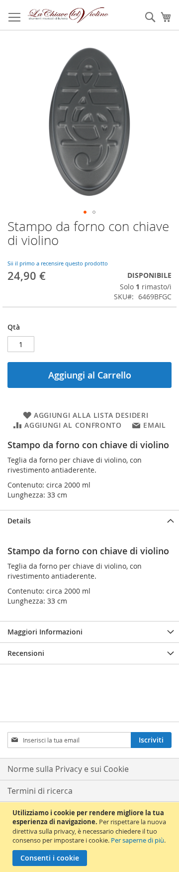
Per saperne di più (137, 840)
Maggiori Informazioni (45, 631)
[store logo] (68, 15)
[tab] (89, 520)
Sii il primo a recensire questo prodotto (57, 263)
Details (19, 520)
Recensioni (25, 653)
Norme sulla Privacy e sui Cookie (68, 768)
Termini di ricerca (40, 790)
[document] (90, 837)
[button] (85, 212)
